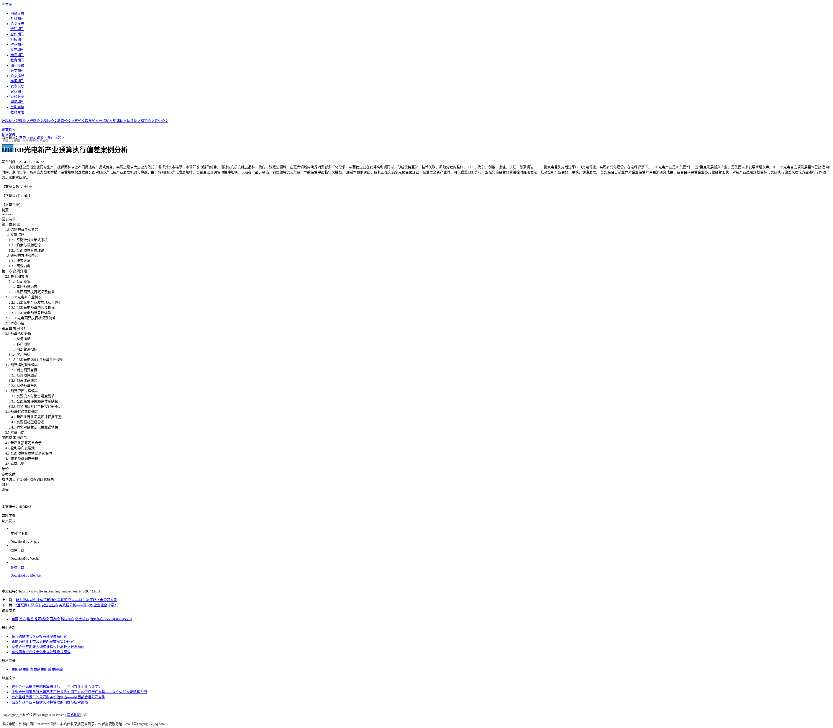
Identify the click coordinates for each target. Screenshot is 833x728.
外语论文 (106, 121)
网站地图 (74, 715)
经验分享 (17, 96)
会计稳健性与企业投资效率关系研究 (39, 636)
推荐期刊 (17, 44)
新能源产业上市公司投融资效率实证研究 (42, 641)
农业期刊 (17, 91)
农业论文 (161, 121)
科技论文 (50, 121)
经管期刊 (17, 29)
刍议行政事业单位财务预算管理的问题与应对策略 (49, 702)
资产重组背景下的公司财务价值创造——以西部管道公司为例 (58, 697)
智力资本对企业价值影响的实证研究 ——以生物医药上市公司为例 (66, 600)
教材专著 (17, 112)
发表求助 (17, 86)
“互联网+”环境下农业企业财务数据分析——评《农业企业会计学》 (67, 605)
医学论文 (92, 121)
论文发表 (17, 24)
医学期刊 (17, 70)
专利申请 (17, 107)
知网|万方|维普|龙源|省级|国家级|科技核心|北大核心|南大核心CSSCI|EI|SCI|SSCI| (71, 619)
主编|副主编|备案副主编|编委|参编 (37, 669)
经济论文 (36, 121)
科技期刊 (17, 39)
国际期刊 (17, 102)
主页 (22, 137)
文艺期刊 (17, 50)
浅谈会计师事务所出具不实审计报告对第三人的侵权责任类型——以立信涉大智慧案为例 (79, 692)
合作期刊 (17, 34)
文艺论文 (78, 121)
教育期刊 (17, 60)
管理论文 (23, 121)
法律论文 (134, 121)
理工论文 (147, 121)
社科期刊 (17, 18)
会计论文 (54, 137)
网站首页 (17, 13)
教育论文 (64, 121)
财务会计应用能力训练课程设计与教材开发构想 (47, 647)
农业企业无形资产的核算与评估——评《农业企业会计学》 (56, 687)
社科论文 (9, 121)
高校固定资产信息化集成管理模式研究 (41, 652)
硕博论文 (120, 121)
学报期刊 (17, 81)
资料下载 (9, 516)
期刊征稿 (17, 65)
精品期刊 (17, 55)
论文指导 (17, 76)
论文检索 (9, 129)
